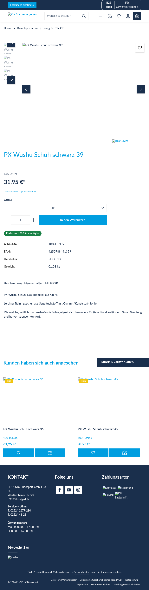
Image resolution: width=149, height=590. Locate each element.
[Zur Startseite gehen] (22, 15)
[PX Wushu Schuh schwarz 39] (84, 45)
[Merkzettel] (119, 16)
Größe (8, 199)
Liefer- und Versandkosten (64, 580)
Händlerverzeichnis (100, 584)
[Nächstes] (141, 89)
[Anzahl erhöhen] (34, 220)
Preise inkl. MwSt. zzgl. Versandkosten (20, 192)
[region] (74, 89)
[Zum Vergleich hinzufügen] (50, 452)
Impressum (82, 584)
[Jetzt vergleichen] (110, 16)
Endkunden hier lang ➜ (22, 5)
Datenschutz (131, 580)
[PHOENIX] (130, 154)
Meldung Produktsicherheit (127, 584)
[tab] (13, 283)
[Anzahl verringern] (7, 220)
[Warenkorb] (137, 16)
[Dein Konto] (128, 16)
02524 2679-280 (20, 510)
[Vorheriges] (26, 89)
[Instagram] (78, 490)
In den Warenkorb (72, 220)
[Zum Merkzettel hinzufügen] (140, 47)
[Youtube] (69, 490)
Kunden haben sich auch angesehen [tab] (41, 363)
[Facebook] (59, 490)
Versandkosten (81, 572)
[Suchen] (83, 16)
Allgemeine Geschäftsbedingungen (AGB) (101, 580)
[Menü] (100, 16)
